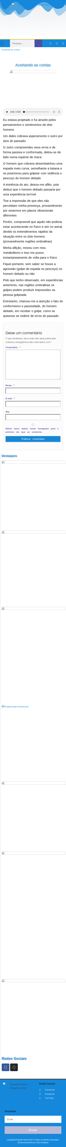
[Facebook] (5, 1067)
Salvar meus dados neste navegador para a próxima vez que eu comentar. (32, 430)
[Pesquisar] (38, 43)
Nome (10, 385)
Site (8, 412)
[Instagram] (56, 43)
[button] (2, 43)
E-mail (10, 398)
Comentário (13, 347)
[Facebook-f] (50, 43)
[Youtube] (63, 43)
